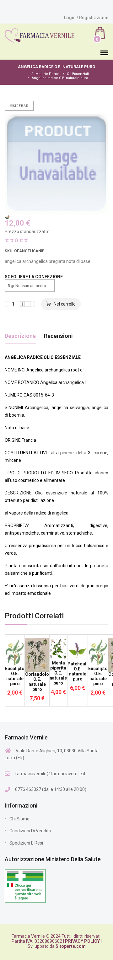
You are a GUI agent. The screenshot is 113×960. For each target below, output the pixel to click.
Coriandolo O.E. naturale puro (37, 682)
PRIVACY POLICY (82, 941)
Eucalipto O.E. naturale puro (14, 676)
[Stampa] (56, 216)
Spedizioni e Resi (26, 842)
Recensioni (58, 336)
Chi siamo (19, 818)
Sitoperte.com (71, 946)
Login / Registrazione (86, 17)
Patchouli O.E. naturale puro (77, 671)
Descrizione (20, 336)
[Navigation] (104, 53)
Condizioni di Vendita (30, 830)
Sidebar (20, 106)
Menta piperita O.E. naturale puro (58, 672)
